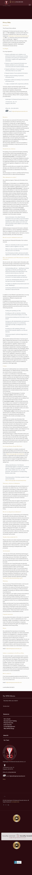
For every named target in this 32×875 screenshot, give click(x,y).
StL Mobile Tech (15, 802)
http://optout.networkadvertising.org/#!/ (13, 578)
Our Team (6, 740)
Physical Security (8, 723)
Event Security (8, 724)
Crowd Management (9, 726)
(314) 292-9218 (19, 2)
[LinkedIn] (8, 805)
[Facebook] (4, 805)
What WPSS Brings (9, 728)
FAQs (4, 779)
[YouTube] (6, 805)
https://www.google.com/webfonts (15, 454)
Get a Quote (7, 719)
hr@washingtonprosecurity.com (20, 111)
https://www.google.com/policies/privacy (15, 480)
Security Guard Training (10, 721)
